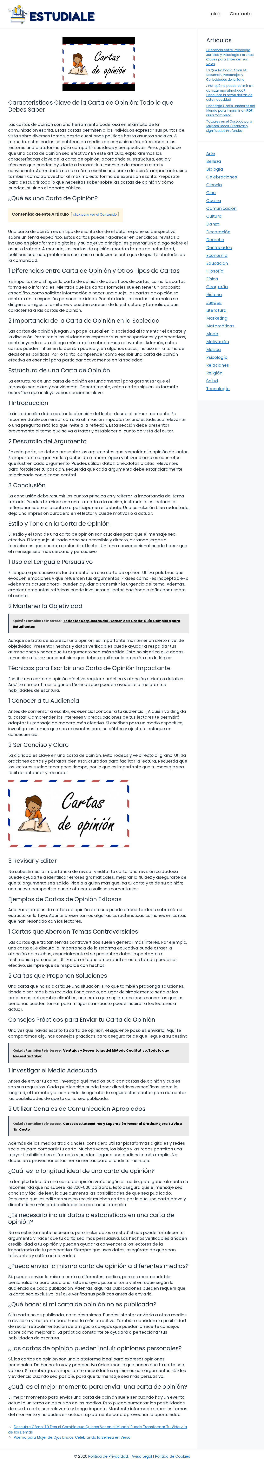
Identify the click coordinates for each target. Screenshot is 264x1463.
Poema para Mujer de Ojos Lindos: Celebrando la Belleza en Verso (72, 1437)
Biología (214, 169)
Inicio (216, 14)
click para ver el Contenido (95, 214)
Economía (216, 255)
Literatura (216, 310)
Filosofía (215, 271)
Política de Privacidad (108, 1456)
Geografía (217, 287)
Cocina (213, 200)
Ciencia (214, 185)
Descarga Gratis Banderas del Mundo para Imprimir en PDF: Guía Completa (230, 111)
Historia (214, 295)
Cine (211, 193)
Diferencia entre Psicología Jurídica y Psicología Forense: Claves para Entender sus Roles (230, 57)
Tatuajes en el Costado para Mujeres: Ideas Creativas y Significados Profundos (229, 126)
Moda (212, 334)
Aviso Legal (142, 1456)
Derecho (215, 240)
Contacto (241, 14)
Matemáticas (220, 326)
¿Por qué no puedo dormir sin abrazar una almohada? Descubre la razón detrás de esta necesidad (229, 92)
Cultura (214, 216)
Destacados (219, 247)
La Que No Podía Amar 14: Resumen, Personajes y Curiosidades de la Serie (226, 75)
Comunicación (221, 208)
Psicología (217, 357)
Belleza (213, 161)
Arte (210, 153)
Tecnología (218, 389)
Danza (213, 224)
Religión (214, 373)
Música (213, 349)
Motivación (217, 342)
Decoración (218, 232)
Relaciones (217, 365)
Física (212, 279)
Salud (212, 381)
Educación (217, 263)
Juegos (214, 302)
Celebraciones (221, 177)
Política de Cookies (172, 1456)
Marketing (216, 318)
